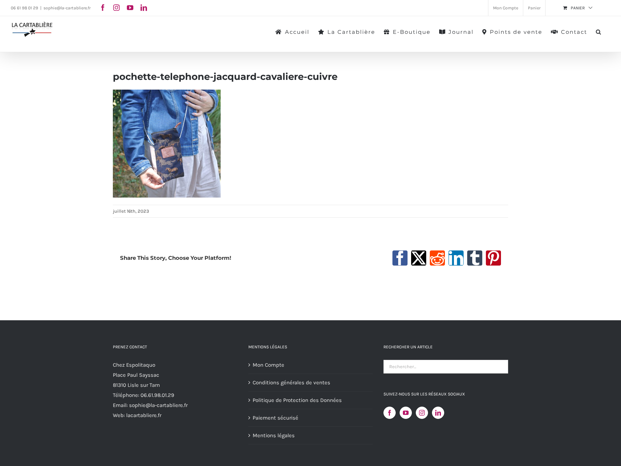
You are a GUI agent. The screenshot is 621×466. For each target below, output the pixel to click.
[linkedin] (144, 7)
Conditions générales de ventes (291, 382)
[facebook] (103, 7)
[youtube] (130, 7)
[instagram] (116, 7)
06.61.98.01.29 (157, 395)
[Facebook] (389, 413)
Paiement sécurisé (275, 418)
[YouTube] (406, 413)
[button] (599, 31)
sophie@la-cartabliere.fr (67, 7)
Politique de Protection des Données (297, 400)
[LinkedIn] (438, 413)
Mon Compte (268, 365)
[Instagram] (422, 413)
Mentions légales (274, 435)
